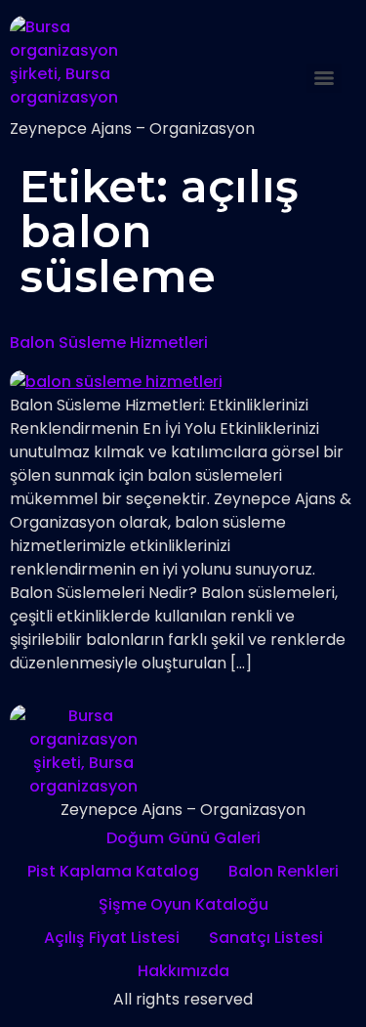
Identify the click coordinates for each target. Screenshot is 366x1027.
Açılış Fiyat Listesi (112, 937)
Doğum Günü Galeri (183, 838)
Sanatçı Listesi (266, 937)
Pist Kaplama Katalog (113, 871)
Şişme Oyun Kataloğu (183, 904)
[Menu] (324, 78)
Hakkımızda (183, 971)
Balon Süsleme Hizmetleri (109, 342)
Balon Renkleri (283, 871)
